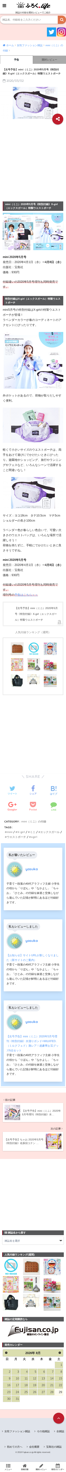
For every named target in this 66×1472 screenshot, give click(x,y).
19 (34, 1385)
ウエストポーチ (16, 837)
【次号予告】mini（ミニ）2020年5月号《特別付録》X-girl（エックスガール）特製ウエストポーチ (36, 614)
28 (52, 1392)
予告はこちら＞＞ (26, 594)
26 (34, 1392)
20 (43, 1385)
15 (60, 1378)
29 (60, 1392)
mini (9, 832)
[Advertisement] (33, 162)
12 (34, 1378)
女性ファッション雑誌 (17, 1431)
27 (43, 1392)
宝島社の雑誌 (54, 1446)
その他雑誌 (43, 1431)
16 (8, 1385)
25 (26, 1392)
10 (17, 1378)
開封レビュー (49, 59)
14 (52, 1378)
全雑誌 (60, 1431)
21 (52, 1385)
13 (43, 1378)
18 (26, 1385)
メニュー (8, 1469)
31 (17, 1398)
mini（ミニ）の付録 (33, 821)
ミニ (32, 832)
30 (8, 1398)
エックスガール (50, 832)
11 (26, 1378)
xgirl (34, 837)
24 (17, 1392)
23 (8, 1392)
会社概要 (34, 1446)
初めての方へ (14, 1446)
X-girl (21, 832)
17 (17, 1385)
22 (60, 1385)
